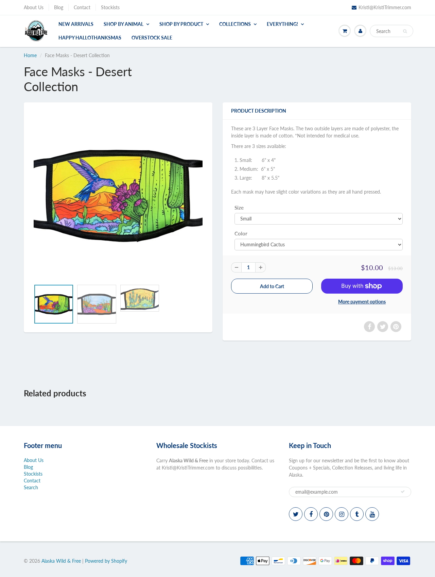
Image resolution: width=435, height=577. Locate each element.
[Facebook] (311, 514)
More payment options (362, 301)
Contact (82, 7)
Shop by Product (181, 24)
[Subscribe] (402, 491)
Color (240, 233)
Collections (235, 24)
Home (30, 55)
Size (239, 207)
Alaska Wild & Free (61, 561)
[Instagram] (341, 514)
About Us (34, 7)
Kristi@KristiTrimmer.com (385, 7)
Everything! (282, 24)
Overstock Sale (152, 37)
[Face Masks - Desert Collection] (118, 195)
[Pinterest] (326, 514)
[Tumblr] (357, 514)
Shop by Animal (123, 24)
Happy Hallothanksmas (89, 37)
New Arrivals (75, 24)
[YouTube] (372, 514)
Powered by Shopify (106, 561)
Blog (58, 7)
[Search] (405, 31)
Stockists (110, 7)
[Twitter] (295, 514)
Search (31, 487)
